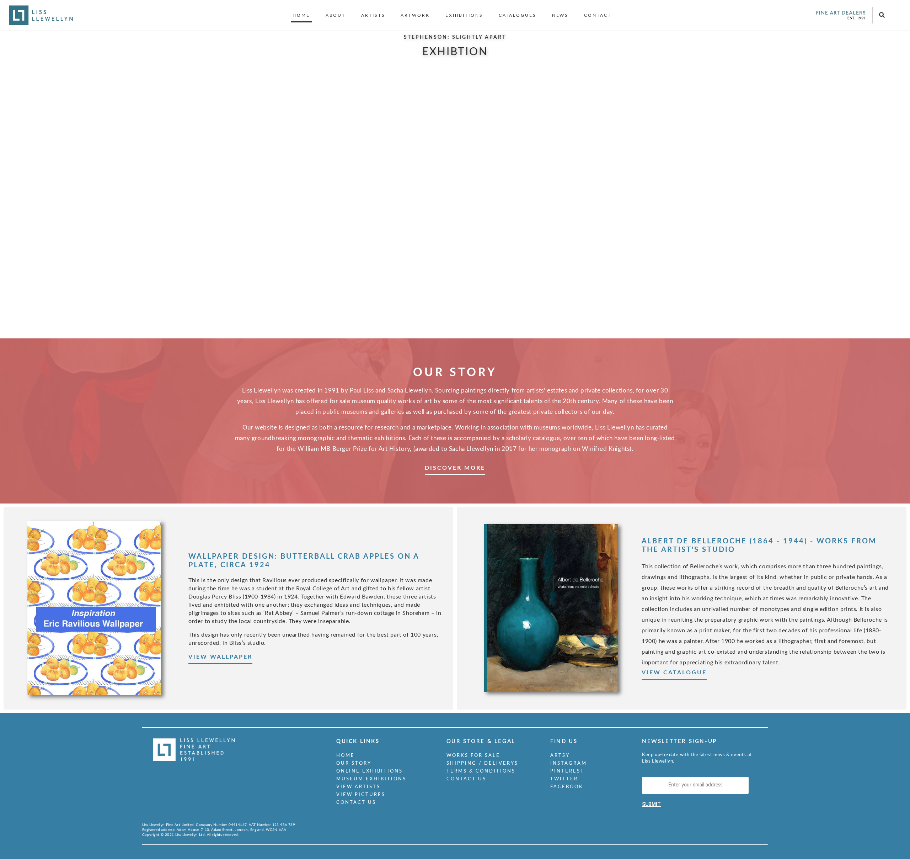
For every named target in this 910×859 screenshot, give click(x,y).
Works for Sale (473, 755)
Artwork (415, 15)
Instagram (568, 763)
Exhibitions (464, 15)
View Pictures (360, 794)
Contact (597, 15)
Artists (373, 15)
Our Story (353, 763)
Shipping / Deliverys (482, 763)
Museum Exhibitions (371, 779)
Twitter (564, 779)
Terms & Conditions (480, 771)
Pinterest (567, 771)
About (336, 15)
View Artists (358, 787)
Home (301, 15)
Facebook (566, 787)
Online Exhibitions (369, 771)
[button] (882, 15)
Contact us (356, 802)
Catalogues (517, 15)
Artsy (560, 755)
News (560, 15)
